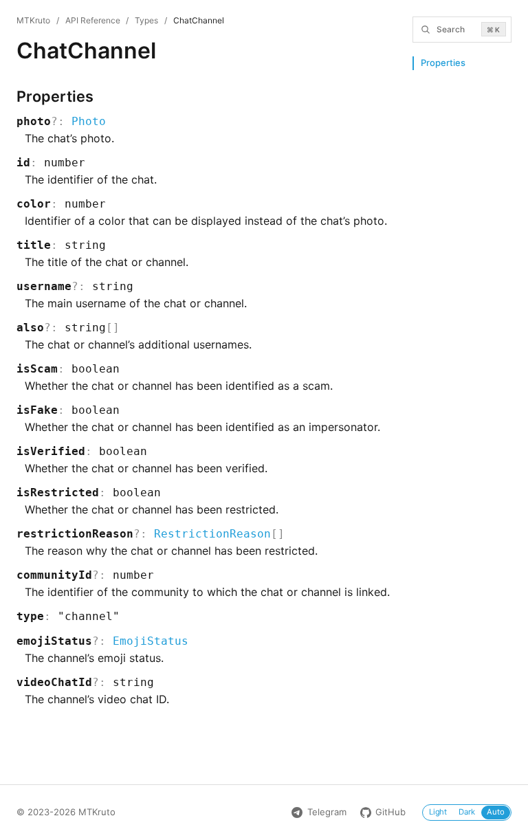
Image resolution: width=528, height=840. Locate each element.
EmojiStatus (150, 641)
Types (146, 20)
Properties (443, 62)
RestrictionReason (212, 533)
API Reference (92, 20)
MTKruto (33, 20)
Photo (89, 121)
